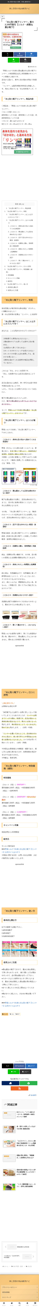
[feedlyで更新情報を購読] (28, 1083)
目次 (16, 204)
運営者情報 (6, 1292)
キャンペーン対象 (14, 278)
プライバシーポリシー (9, 1287)
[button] (25, 60)
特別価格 (11, 275)
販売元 (10, 281)
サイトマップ (6, 1297)
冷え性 (6, 1014)
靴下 (18, 1014)
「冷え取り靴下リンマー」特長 (16, 211)
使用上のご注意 (13, 290)
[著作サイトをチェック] (10, 1083)
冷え (12, 1014)
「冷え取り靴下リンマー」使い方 (17, 284)
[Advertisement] (19, 178)
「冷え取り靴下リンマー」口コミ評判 (18, 266)
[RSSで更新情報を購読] (19, 1088)
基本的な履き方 (13, 287)
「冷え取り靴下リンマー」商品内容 (19, 208)
